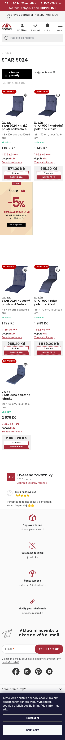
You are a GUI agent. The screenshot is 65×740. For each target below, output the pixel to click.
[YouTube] (49, 671)
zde (5, 709)
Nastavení (32, 717)
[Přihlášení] (22, 27)
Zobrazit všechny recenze (32, 482)
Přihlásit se (49, 649)
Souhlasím (32, 730)
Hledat (6, 38)
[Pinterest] (38, 671)
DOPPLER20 (16, 177)
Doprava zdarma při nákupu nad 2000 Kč (32, 16)
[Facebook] (16, 671)
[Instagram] (27, 671)
